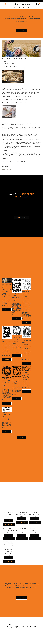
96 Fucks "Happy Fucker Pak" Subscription (8, 514)
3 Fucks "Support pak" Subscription (21, 529)
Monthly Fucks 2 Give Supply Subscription (8, 551)
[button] (5, 4)
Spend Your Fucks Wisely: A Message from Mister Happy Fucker (26, 376)
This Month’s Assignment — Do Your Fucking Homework (26, 294)
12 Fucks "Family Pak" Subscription (34, 513)
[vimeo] (28, 8)
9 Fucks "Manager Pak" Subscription (8, 529)
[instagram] (19, 8)
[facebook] (15, 8)
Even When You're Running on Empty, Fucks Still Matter (16, 339)
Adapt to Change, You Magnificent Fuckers (16, 381)
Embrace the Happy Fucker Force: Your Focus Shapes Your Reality (6, 416)
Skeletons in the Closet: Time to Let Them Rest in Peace (16, 297)
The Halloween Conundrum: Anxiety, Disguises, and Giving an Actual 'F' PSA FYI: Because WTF (6, 290)
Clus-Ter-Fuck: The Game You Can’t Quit (6, 341)
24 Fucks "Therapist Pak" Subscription (21, 513)
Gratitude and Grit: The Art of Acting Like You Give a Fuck (6, 382)
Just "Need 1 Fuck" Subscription (34, 529)
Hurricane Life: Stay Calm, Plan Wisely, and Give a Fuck (26, 341)
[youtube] (24, 8)
